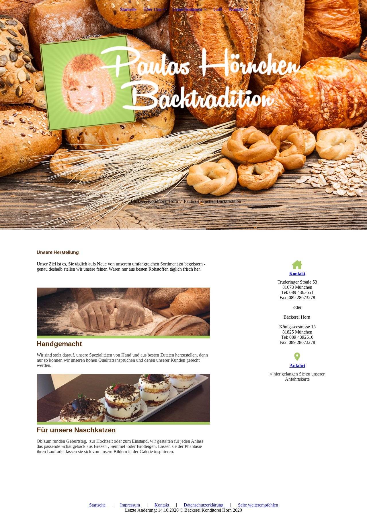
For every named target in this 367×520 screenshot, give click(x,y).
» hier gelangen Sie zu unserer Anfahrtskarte (297, 376)
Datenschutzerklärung (207, 504)
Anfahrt (297, 365)
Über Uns (152, 9)
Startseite (128, 9)
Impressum (130, 504)
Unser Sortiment (187, 9)
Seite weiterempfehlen (258, 504)
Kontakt (236, 9)
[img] (183, 115)
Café (218, 9)
